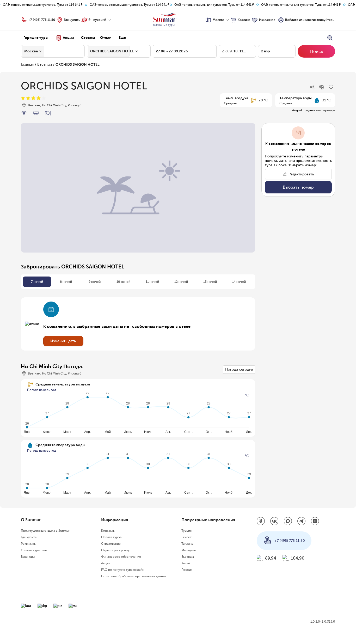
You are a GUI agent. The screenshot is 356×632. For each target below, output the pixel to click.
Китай (185, 563)
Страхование (111, 543)
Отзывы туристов (34, 550)
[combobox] (46, 51)
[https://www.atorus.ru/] (57, 606)
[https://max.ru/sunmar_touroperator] (288, 521)
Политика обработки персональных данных (134, 576)
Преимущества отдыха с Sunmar (45, 530)
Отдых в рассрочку (115, 550)
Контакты (108, 530)
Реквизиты (28, 543)
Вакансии (28, 557)
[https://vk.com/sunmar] (274, 521)
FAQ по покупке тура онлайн (122, 570)
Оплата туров (111, 537)
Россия (186, 570)
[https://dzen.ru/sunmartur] (315, 521)
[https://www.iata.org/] (26, 606)
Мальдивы (188, 550)
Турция (186, 530)
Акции (105, 563)
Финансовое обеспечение (121, 557)
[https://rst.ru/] (73, 606)
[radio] (23, 98)
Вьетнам (44, 64)
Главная (27, 64)
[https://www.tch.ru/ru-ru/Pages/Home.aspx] (42, 606)
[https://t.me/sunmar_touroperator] (301, 521)
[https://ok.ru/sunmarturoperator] (261, 521)
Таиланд (187, 543)
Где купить (72, 20)
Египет (186, 537)
